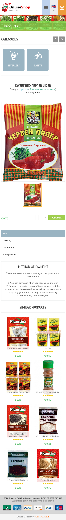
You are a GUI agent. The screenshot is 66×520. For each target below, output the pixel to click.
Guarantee (8, 247)
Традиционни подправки (42, 89)
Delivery (7, 240)
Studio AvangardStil (41, 517)
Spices (24, 89)
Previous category (55, 39)
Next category (62, 39)
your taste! (13, 10)
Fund (5, 233)
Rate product (9, 254)
